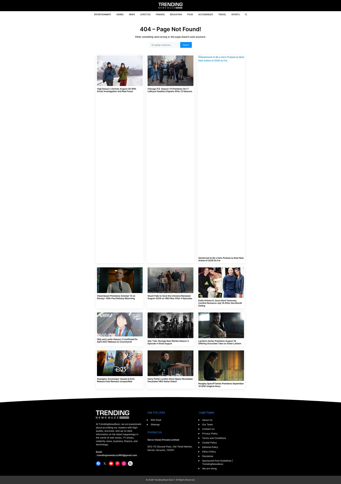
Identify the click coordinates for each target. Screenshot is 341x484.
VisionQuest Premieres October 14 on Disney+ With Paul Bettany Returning (116, 297)
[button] (246, 14)
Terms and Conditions (214, 438)
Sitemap (155, 424)
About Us (207, 420)
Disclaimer (208, 456)
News (132, 14)
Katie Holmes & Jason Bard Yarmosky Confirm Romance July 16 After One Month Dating (220, 303)
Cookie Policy (209, 442)
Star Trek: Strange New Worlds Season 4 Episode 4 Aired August (168, 342)
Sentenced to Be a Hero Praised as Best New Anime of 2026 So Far (221, 259)
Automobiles (205, 14)
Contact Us (208, 429)
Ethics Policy (209, 451)
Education (176, 14)
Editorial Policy (210, 447)
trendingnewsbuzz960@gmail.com (117, 455)
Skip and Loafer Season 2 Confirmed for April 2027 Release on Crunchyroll (117, 340)
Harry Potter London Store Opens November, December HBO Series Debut (170, 380)
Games (120, 14)
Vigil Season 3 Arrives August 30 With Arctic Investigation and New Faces (116, 90)
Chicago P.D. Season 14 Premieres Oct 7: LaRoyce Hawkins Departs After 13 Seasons (170, 90)
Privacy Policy (210, 433)
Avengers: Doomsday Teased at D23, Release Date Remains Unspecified (116, 380)
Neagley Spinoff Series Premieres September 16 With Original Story (221, 384)
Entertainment (102, 14)
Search (186, 45)
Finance (160, 14)
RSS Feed (156, 420)
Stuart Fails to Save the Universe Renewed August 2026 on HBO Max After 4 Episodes (170, 297)
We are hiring (209, 468)
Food (190, 14)
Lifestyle (145, 14)
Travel (222, 14)
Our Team (207, 424)
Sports (235, 14)
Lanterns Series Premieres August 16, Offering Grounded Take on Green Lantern (219, 342)
